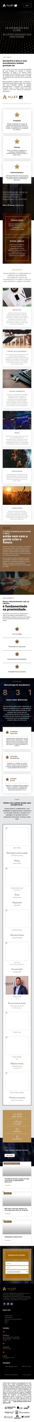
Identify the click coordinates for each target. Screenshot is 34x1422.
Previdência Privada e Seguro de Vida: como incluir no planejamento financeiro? (17, 1180)
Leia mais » (8, 1185)
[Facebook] (4, 1304)
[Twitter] (8, 1304)
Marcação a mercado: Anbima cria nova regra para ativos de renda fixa (16, 1209)
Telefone (6, 1347)
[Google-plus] (11, 1304)
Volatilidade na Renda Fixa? (13, 1237)
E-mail (5, 1356)
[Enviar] (17, 1276)
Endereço (6, 1335)
